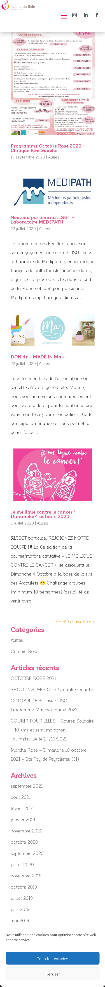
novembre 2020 (27, 830)
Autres (53, 157)
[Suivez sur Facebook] (96, 15)
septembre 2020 (27, 853)
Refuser (52, 973)
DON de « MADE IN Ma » (38, 356)
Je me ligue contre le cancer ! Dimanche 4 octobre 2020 (43, 514)
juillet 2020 (22, 864)
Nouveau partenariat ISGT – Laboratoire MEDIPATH (42, 219)
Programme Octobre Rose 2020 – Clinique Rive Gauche (48, 148)
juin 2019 (20, 909)
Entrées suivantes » (75, 621)
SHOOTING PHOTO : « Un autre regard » (52, 689)
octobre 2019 (24, 886)
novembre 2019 (26, 875)
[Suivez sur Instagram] (74, 15)
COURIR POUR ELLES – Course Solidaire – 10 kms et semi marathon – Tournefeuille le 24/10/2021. (52, 729)
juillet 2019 (22, 898)
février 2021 (22, 808)
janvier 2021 (23, 819)
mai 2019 (20, 920)
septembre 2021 (27, 785)
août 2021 (21, 797)
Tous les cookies (52, 958)
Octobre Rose (24, 651)
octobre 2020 (24, 842)
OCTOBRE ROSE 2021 (33, 678)
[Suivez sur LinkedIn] (85, 15)
